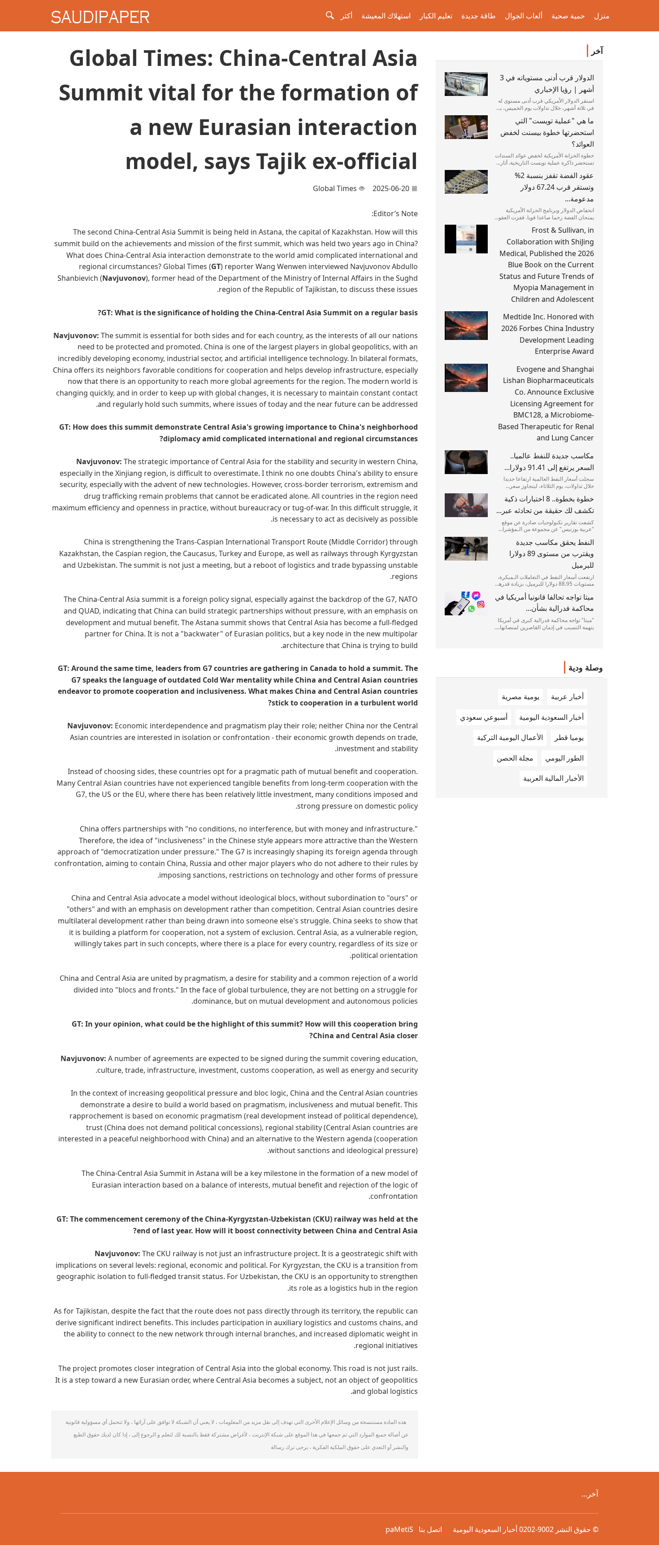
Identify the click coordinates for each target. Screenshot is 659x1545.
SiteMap (399, 1529)
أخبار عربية (567, 696)
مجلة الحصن (515, 758)
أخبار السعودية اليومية (551, 717)
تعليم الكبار (436, 16)
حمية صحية (568, 16)
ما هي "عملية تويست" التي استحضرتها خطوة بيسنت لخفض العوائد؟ (547, 132)
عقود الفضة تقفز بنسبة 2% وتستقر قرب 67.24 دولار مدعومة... (554, 186)
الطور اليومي (564, 758)
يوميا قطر (569, 737)
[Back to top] (647, 1533)
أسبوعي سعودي (483, 717)
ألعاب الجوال (523, 16)
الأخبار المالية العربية (553, 778)
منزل (602, 16)
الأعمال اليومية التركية (510, 737)
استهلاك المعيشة (386, 16)
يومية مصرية (520, 696)
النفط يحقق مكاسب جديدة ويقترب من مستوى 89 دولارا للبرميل (551, 553)
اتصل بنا (430, 1529)
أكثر (346, 16)
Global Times (335, 188)
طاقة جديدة (478, 16)
